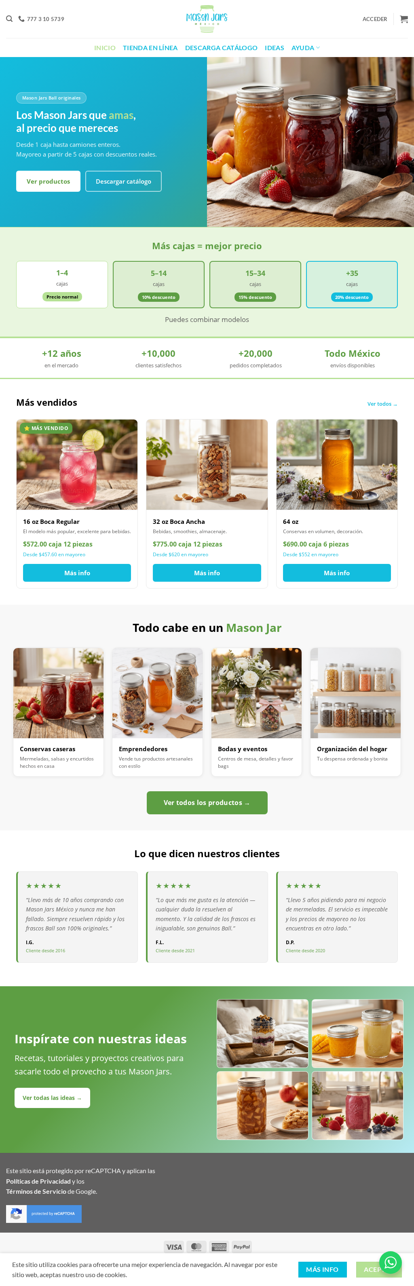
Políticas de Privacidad (38, 1181)
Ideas (274, 47)
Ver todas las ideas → (52, 1098)
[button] (9, 19)
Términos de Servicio (36, 1191)
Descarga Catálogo (221, 47)
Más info (77, 573)
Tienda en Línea (150, 47)
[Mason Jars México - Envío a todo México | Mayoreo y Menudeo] (207, 19)
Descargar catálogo (123, 181)
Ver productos (48, 181)
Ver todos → (383, 403)
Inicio (105, 47)
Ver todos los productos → (207, 802)
